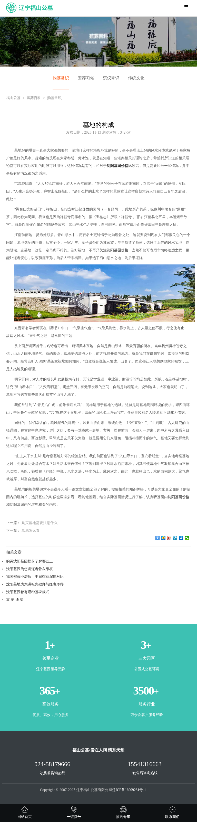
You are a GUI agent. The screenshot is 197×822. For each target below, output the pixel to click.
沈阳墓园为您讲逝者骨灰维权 (29, 569)
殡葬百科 (34, 98)
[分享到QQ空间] (163, 538)
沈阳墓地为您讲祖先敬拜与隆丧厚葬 (35, 584)
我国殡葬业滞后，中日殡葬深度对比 (35, 576)
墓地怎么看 (31, 530)
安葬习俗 (86, 78)
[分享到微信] (187, 538)
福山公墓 (13, 98)
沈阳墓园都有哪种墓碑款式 (27, 592)
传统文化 (136, 78)
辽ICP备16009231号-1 (129, 790)
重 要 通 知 (15, 599)
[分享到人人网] (181, 538)
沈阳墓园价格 (117, 166)
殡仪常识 (111, 78)
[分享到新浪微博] (169, 538)
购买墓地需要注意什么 (39, 523)
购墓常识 (61, 78)
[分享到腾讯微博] (175, 538)
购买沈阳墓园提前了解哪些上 (29, 561)
